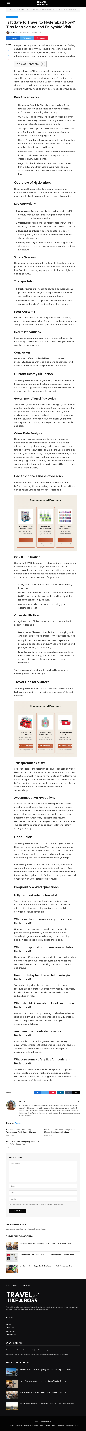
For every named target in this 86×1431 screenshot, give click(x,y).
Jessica (15, 32)
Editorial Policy (50, 1425)
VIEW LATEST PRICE (26, 540)
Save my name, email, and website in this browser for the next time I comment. (38, 1204)
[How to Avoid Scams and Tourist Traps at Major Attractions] (12, 1395)
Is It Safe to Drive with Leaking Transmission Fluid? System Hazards (21, 1131)
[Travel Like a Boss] (43, 3)
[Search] (77, 3)
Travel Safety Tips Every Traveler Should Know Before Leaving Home (47, 1255)
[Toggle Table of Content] (42, 64)
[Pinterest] (8, 60)
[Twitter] (8, 55)
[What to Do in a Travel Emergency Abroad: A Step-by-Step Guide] (12, 1372)
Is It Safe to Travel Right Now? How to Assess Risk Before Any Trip (46, 1266)
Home (12, 1425)
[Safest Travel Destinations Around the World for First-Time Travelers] (12, 1406)
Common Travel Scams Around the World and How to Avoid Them (45, 1243)
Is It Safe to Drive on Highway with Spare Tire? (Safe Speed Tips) (22, 1143)
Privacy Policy (38, 1425)
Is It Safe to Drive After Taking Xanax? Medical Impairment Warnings (59, 1131)
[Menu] (8, 3)
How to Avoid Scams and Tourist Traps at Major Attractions (43, 1392)
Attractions (10, 1328)
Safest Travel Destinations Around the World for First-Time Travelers (47, 1404)
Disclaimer (60, 1425)
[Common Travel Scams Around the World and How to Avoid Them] (12, 1246)
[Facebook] (8, 50)
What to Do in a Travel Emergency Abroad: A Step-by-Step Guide (45, 1370)
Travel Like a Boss (45, 1421)
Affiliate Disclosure (72, 1425)
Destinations (10, 1331)
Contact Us (27, 1425)
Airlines (8, 1324)
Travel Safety (12, 17)
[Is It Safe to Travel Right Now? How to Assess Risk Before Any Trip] (12, 1269)
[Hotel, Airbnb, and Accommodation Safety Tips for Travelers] (12, 1384)
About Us (19, 1425)
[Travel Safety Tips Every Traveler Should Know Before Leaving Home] (12, 1257)
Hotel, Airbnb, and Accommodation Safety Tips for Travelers (44, 1381)
